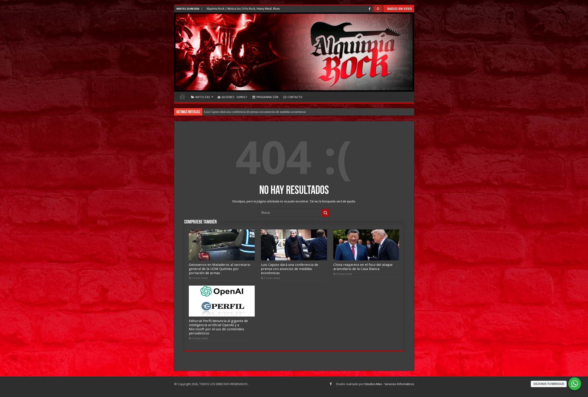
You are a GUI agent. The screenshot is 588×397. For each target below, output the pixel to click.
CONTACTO (295, 97)
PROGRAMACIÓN (267, 97)
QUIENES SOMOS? (234, 97)
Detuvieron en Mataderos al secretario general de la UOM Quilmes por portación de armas (219, 269)
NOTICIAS (202, 97)
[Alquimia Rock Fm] (294, 52)
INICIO (182, 96)
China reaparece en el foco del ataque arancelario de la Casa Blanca (246, 111)
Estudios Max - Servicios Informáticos (389, 384)
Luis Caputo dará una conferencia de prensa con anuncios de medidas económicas (289, 269)
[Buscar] (325, 213)
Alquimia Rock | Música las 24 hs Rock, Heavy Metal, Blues (243, 8)
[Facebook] (369, 9)
